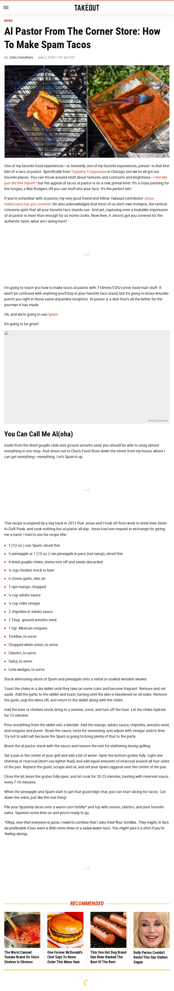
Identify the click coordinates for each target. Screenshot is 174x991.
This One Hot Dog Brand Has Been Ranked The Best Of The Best (108, 957)
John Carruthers (21, 57)
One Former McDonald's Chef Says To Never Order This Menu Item (65, 957)
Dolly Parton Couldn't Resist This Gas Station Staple (150, 957)
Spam (53, 314)
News (8, 20)
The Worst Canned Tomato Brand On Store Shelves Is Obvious (21, 957)
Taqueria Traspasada (89, 171)
